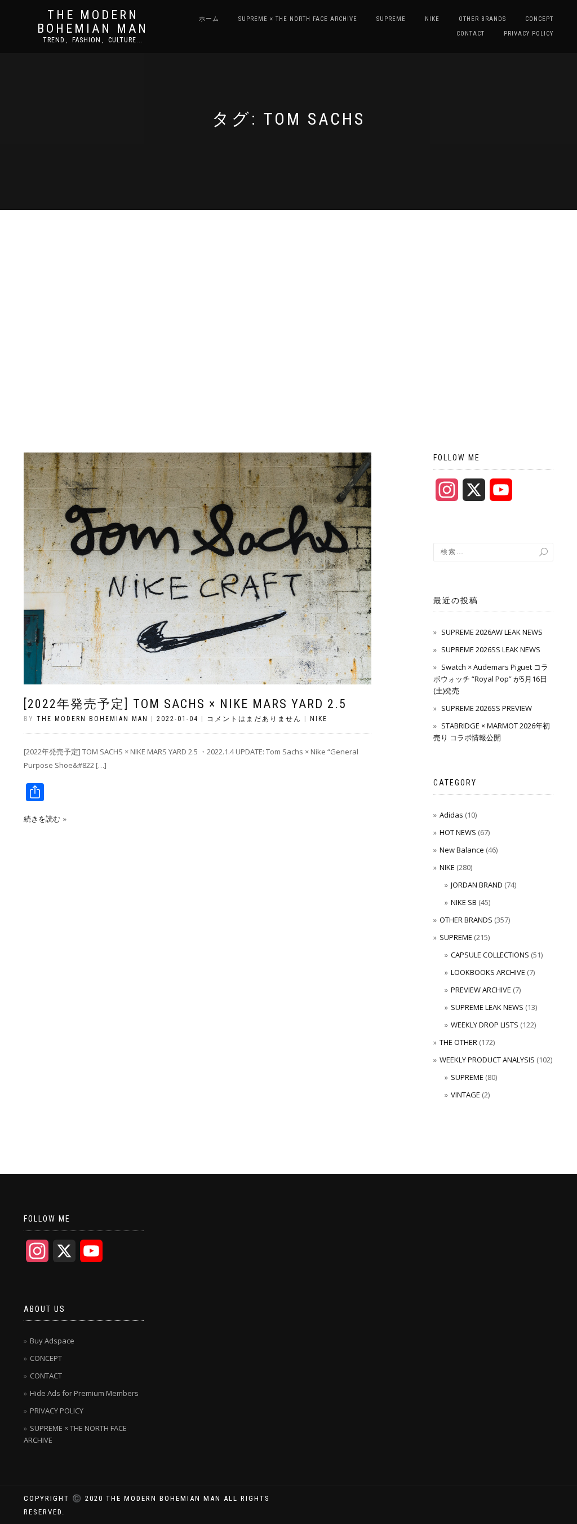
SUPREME (391, 19)
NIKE (432, 19)
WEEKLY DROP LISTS (484, 1025)
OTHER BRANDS (482, 19)
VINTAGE (465, 1095)
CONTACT (470, 33)
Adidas (451, 815)
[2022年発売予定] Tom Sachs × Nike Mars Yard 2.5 (185, 704)
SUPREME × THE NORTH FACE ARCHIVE (297, 19)
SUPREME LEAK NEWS (487, 1007)
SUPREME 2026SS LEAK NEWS (490, 649)
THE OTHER (458, 1042)
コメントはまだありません (254, 719)
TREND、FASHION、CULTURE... (93, 40)
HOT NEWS (458, 832)
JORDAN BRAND (477, 885)
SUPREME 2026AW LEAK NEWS (492, 632)
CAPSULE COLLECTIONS (490, 955)
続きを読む (42, 819)
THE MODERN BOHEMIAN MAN (92, 22)
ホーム (209, 19)
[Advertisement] (288, 295)
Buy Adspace (52, 1341)
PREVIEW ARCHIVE (481, 990)
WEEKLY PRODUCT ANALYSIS (487, 1060)
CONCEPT (539, 19)
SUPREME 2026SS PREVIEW (486, 708)
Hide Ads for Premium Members (84, 1393)
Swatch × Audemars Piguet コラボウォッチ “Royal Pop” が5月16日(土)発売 (490, 679)
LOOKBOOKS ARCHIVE (488, 972)
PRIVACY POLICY (528, 33)
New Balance (462, 850)
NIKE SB (464, 902)
